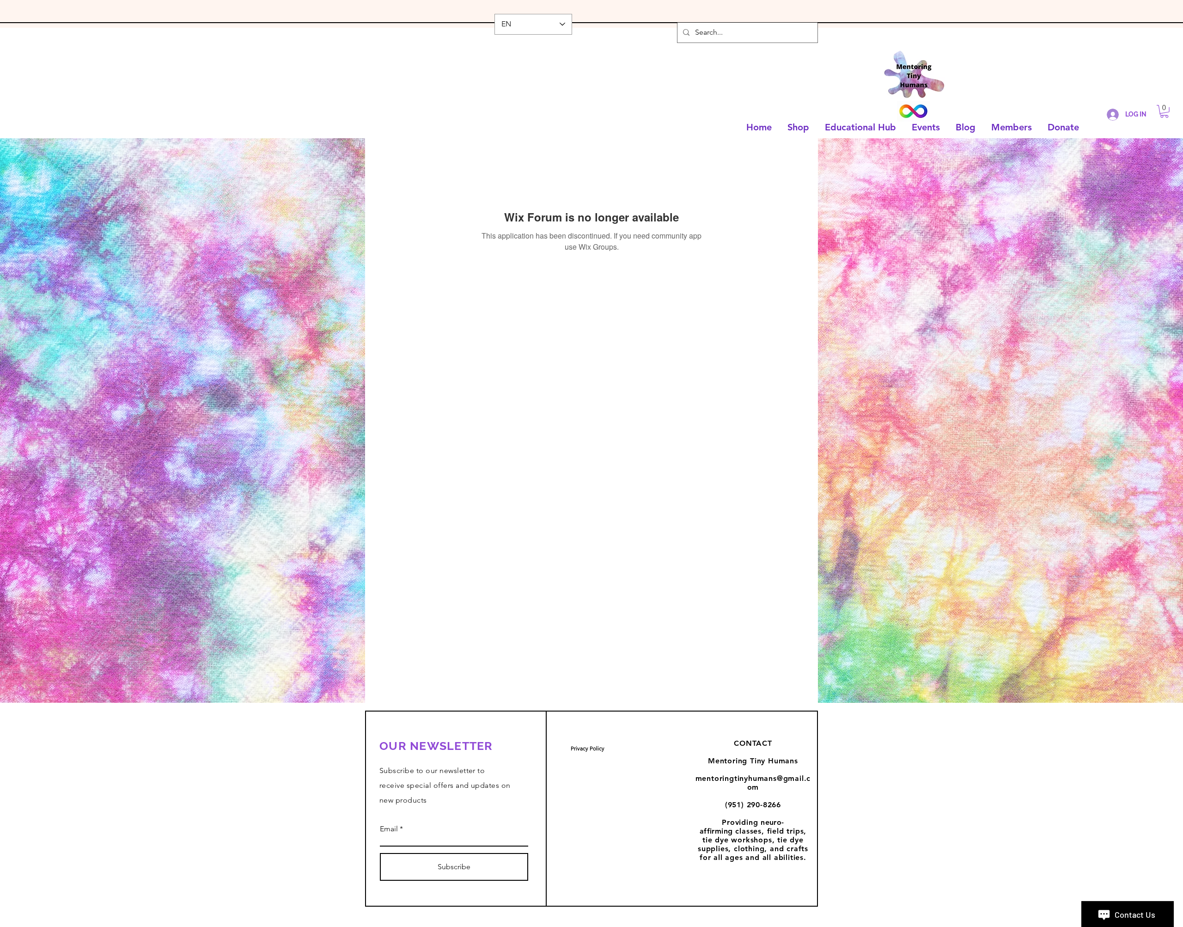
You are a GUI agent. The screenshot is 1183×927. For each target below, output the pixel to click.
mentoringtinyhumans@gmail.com (753, 783)
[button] (1164, 111)
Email (389, 829)
